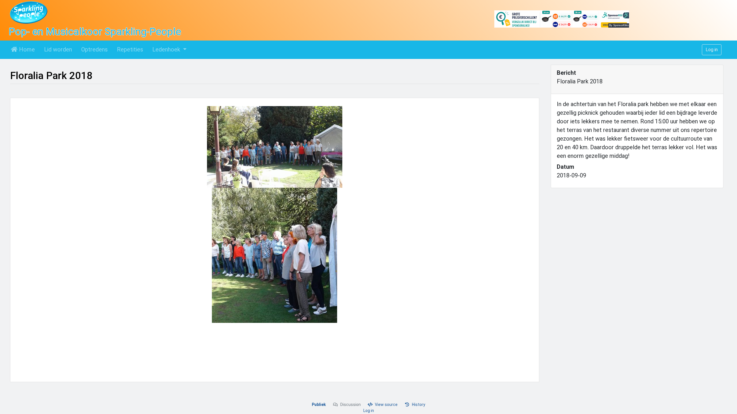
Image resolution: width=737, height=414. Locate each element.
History (418, 404)
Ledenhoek (167, 49)
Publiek (319, 404)
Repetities (130, 49)
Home (26, 49)
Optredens (94, 49)
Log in (368, 410)
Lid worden (58, 49)
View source (386, 404)
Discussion (350, 404)
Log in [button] (712, 49)
